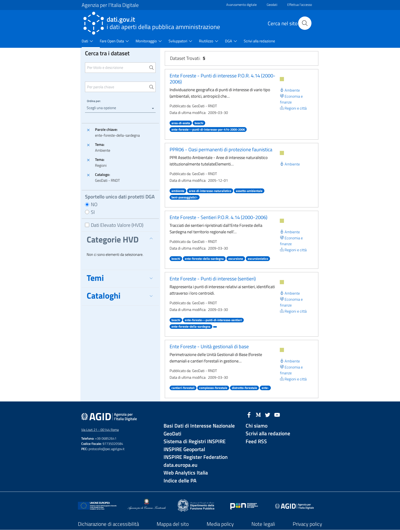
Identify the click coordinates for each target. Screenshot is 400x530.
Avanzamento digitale (241, 4)
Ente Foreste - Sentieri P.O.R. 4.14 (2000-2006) (218, 217)
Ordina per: (94, 101)
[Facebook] (249, 414)
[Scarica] (282, 79)
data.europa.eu (181, 465)
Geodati (272, 4)
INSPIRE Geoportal (184, 449)
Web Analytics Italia (186, 473)
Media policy (220, 524)
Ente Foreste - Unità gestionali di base (209, 346)
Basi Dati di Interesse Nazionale (199, 426)
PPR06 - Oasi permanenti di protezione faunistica (221, 149)
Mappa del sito (173, 524)
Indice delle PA (180, 481)
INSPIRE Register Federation (196, 457)
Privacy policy (307, 524)
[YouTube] (277, 414)
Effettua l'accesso (299, 4)
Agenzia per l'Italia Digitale (110, 5)
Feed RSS (256, 441)
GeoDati (172, 434)
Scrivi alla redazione (268, 433)
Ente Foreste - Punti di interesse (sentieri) (213, 278)
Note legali (263, 524)
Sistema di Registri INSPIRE (195, 441)
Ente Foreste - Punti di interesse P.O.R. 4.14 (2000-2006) (222, 78)
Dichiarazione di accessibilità (108, 524)
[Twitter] (267, 414)
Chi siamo (257, 426)
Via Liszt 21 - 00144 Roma (100, 429)
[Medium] (258, 414)
